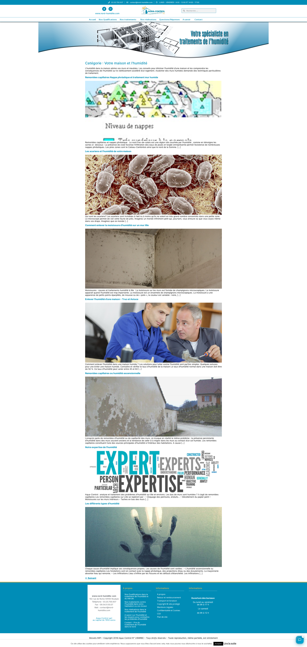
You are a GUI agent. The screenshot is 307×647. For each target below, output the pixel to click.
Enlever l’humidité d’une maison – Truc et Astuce (111, 299)
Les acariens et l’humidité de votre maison (108, 151)
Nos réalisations (148, 19)
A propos (161, 594)
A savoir (186, 19)
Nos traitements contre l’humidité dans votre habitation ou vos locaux (136, 604)
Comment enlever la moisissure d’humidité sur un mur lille (117, 225)
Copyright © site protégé (168, 604)
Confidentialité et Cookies (168, 610)
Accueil (92, 19)
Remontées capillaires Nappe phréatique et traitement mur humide (121, 77)
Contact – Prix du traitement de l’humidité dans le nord (135, 624)
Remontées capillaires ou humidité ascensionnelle (112, 373)
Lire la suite (230, 643)
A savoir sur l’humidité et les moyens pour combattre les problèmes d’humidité (137, 617)
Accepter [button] (218, 644)
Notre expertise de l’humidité (101, 447)
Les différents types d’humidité (102, 503)
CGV (159, 613)
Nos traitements (128, 19)
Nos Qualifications (108, 19)
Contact (199, 19)
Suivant (90, 578)
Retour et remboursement (169, 597)
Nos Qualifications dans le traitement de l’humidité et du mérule (136, 596)
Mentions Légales (165, 607)
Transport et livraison (167, 600)
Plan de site (162, 617)
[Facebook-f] (104, 9)
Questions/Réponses (169, 19)
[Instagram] (111, 9)
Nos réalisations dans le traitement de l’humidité (135, 610)
